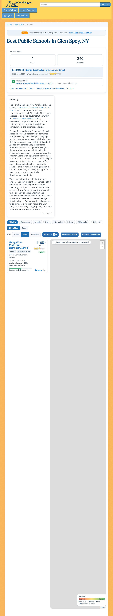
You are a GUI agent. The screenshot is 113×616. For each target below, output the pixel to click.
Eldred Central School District (26, 118)
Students (35, 234)
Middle (38, 222)
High (47, 222)
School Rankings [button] (27, 10)
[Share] (108, 4)
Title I (96, 222)
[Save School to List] (44, 270)
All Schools (82, 222)
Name (16, 234)
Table (24, 228)
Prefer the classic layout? (80, 32)
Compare (38, 270)
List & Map (13, 228)
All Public (12, 222)
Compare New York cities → (22, 88)
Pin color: (90, 234)
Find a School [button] (10, 10)
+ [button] (102, 242)
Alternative (58, 222)
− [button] (102, 246)
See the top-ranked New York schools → (55, 88)
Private (70, 222)
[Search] (103, 4)
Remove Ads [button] (22, 15)
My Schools (49, 234)
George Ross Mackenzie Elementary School (45, 70)
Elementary (25, 222)
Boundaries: (69, 234)
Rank (25, 234)
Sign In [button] (9, 15)
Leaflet (103, 607)
